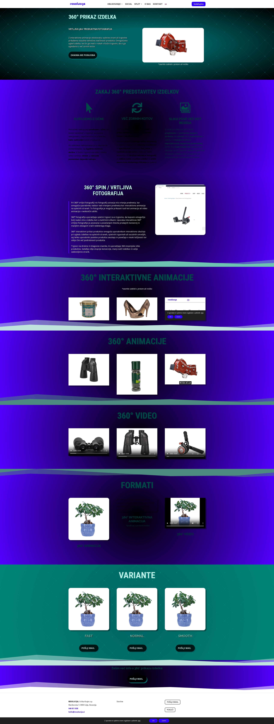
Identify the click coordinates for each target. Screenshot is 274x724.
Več (139, 721)
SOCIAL (128, 4)
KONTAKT (157, 4)
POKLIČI (170, 710)
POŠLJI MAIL (88, 648)
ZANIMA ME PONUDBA (83, 55)
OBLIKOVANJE (114, 4)
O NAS (148, 4)
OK (153, 721)
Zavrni (164, 721)
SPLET (137, 4)
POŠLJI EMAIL (172, 702)
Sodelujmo (199, 4)
